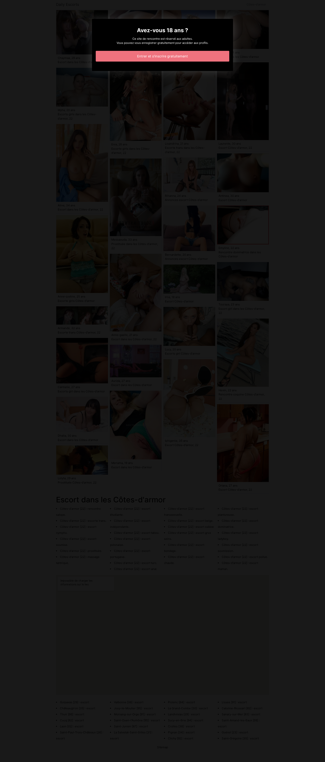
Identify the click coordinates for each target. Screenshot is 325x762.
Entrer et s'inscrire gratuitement (162, 56)
